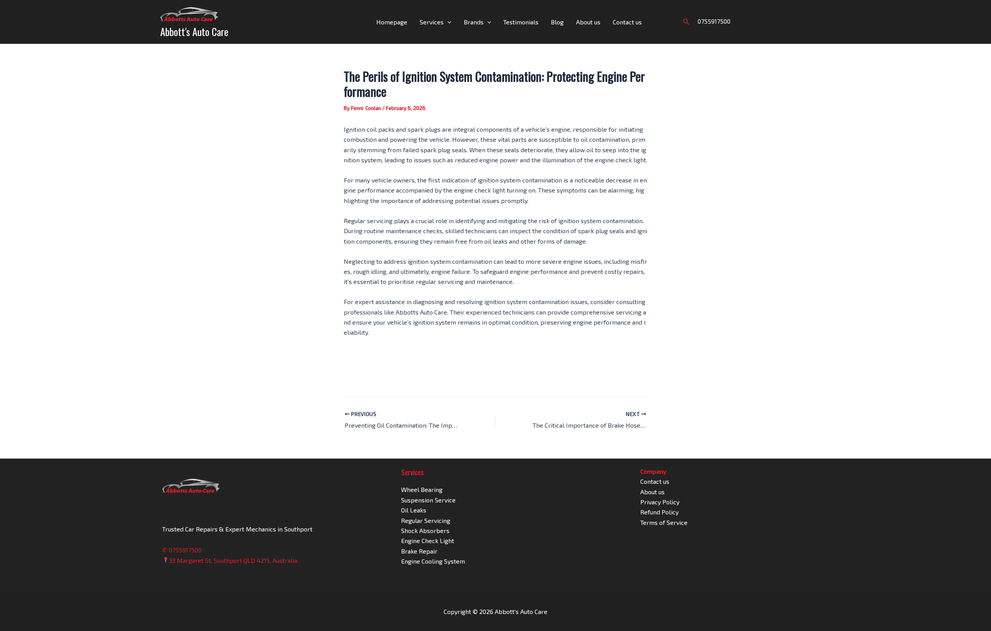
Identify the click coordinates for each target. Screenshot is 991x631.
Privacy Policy (659, 501)
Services (432, 22)
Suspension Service (428, 500)
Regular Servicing (425, 520)
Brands (473, 22)
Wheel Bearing (421, 489)
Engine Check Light (427, 540)
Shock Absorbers (425, 530)
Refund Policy (659, 512)
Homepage (391, 22)
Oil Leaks (413, 510)
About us (588, 22)
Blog (557, 22)
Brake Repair (419, 551)
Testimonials (520, 22)
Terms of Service (664, 522)
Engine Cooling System (433, 561)
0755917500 (714, 21)
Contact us (627, 22)
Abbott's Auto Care (194, 31)
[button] (447, 22)
